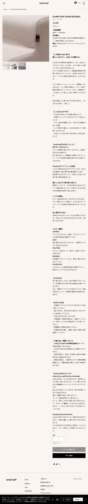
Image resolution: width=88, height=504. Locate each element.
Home (26, 479)
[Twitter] (59, 464)
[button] (84, 3)
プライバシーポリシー (45, 493)
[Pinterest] (57, 464)
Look (26, 487)
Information (28, 491)
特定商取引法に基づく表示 (46, 485)
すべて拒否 (66, 499)
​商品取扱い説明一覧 (45, 482)
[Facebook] (54, 464)
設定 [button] (57, 499)
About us (27, 483)
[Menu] (4, 3)
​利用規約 (42, 489)
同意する (78, 499)
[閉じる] (85, 499)
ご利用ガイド (43, 478)
